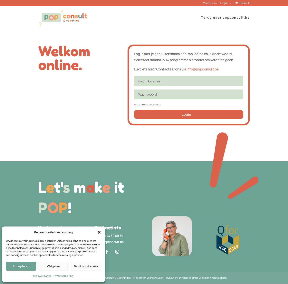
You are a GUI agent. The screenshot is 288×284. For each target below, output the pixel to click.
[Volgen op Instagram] (117, 252)
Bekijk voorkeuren (86, 266)
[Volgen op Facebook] (107, 252)
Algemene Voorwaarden (213, 277)
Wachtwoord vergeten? (147, 104)
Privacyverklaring (42, 276)
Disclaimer (192, 277)
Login (224, 3)
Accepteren (21, 266)
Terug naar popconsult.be (225, 18)
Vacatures (210, 3)
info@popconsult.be (203, 69)
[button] (99, 232)
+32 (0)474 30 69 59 (108, 236)
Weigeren (53, 266)
